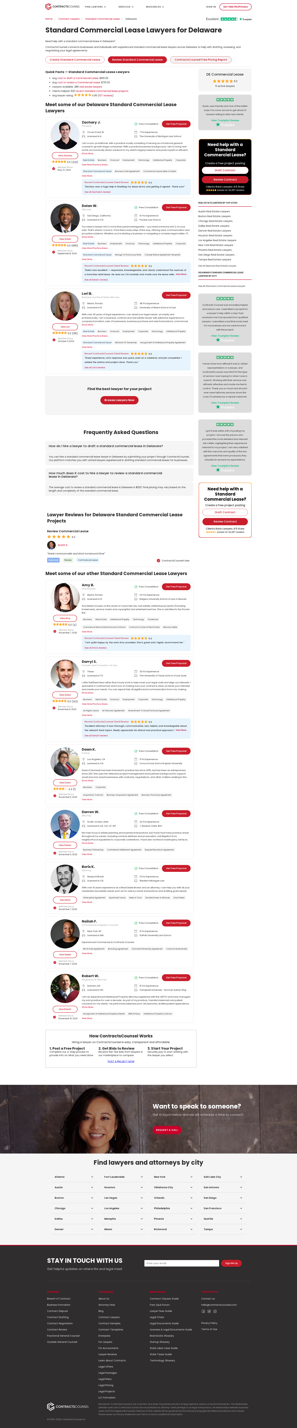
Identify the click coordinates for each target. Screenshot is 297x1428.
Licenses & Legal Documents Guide (171, 1329)
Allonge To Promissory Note (128, 254)
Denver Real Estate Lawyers (214, 230)
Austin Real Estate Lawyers (214, 211)
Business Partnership (93, 849)
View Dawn (65, 782)
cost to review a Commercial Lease (78, 82)
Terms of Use (209, 1329)
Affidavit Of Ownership (126, 342)
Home (49, 19)
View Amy (65, 618)
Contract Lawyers (69, 19)
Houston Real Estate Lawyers (215, 235)
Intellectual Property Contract (158, 1013)
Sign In (211, 6)
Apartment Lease (117, 897)
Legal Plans (105, 1379)
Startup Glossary (160, 1342)
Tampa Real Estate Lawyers (214, 259)
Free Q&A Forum (160, 1305)
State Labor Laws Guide (164, 1348)
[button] (74, 1177)
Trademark (153, 619)
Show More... (88, 153)
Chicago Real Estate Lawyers (215, 221)
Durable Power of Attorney (157, 897)
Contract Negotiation (60, 1323)
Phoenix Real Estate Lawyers (215, 250)
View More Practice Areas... (95, 164)
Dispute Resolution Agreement (159, 849)
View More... (88, 175)
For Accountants (108, 1348)
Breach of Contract (58, 1298)
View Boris (65, 899)
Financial (114, 160)
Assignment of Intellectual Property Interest (104, 1013)
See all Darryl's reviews (96, 735)
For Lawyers (105, 1342)
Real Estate (88, 160)
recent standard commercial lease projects (102, 91)
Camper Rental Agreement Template (162, 254)
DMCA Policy (134, 1013)
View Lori (65, 326)
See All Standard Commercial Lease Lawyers (221, 286)
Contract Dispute (57, 1311)
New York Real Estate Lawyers (215, 245)
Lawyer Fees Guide (161, 1311)
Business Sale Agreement (127, 171)
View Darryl (65, 694)
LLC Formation (107, 1397)
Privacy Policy (209, 1323)
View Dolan (65, 239)
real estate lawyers (90, 86)
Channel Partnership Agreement (147, 948)
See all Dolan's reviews (96, 279)
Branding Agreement (118, 948)
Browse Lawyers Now (119, 400)
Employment (129, 160)
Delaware (53, 560)
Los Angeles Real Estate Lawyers (217, 240)
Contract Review (57, 1329)
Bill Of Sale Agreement (93, 948)
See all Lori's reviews (95, 367)
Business (102, 160)
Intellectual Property (162, 160)
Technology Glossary (162, 1360)
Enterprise (104, 1335)
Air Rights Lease (91, 710)
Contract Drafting (58, 1317)
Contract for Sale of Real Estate (144, 627)
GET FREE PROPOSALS (235, 6)
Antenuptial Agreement (94, 897)
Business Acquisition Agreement (122, 795)
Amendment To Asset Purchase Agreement (149, 710)
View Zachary (65, 155)
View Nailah (65, 954)
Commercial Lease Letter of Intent (159, 171)
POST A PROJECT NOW (121, 1061)
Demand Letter (170, 627)
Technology (143, 160)
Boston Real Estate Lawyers (214, 216)
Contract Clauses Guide (164, 1298)
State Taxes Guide (161, 1354)
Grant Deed (178, 897)
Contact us (208, 1298)
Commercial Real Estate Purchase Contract (104, 627)
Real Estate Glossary (162, 1335)
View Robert (65, 1009)
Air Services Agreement (113, 710)
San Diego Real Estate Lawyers (216, 254)
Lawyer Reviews (107, 1354)
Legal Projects (106, 1391)
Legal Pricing (105, 1385)
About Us (103, 1298)
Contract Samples (109, 1323)
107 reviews (105, 95)
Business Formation (58, 1305)
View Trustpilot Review (225, 120)
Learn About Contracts (112, 1360)
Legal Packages (107, 1373)
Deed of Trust (135, 897)
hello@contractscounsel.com (219, 1305)
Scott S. (63, 545)
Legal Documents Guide (164, 1323)
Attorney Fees (106, 1305)
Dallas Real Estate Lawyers (213, 226)
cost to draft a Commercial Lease (77, 78)
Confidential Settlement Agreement (124, 849)
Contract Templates (110, 1329)
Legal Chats (157, 1317)
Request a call (167, 1130)
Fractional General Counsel (63, 1335)
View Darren (65, 845)
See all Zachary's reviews (98, 191)
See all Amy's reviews (96, 647)
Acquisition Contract (93, 795)
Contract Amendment (176, 948)
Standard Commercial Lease (102, 19)
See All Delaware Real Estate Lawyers (217, 265)
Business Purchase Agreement (156, 795)
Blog (100, 1311)
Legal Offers (105, 1366)
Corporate (180, 160)
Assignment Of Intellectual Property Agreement (162, 342)
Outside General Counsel (62, 1342)
